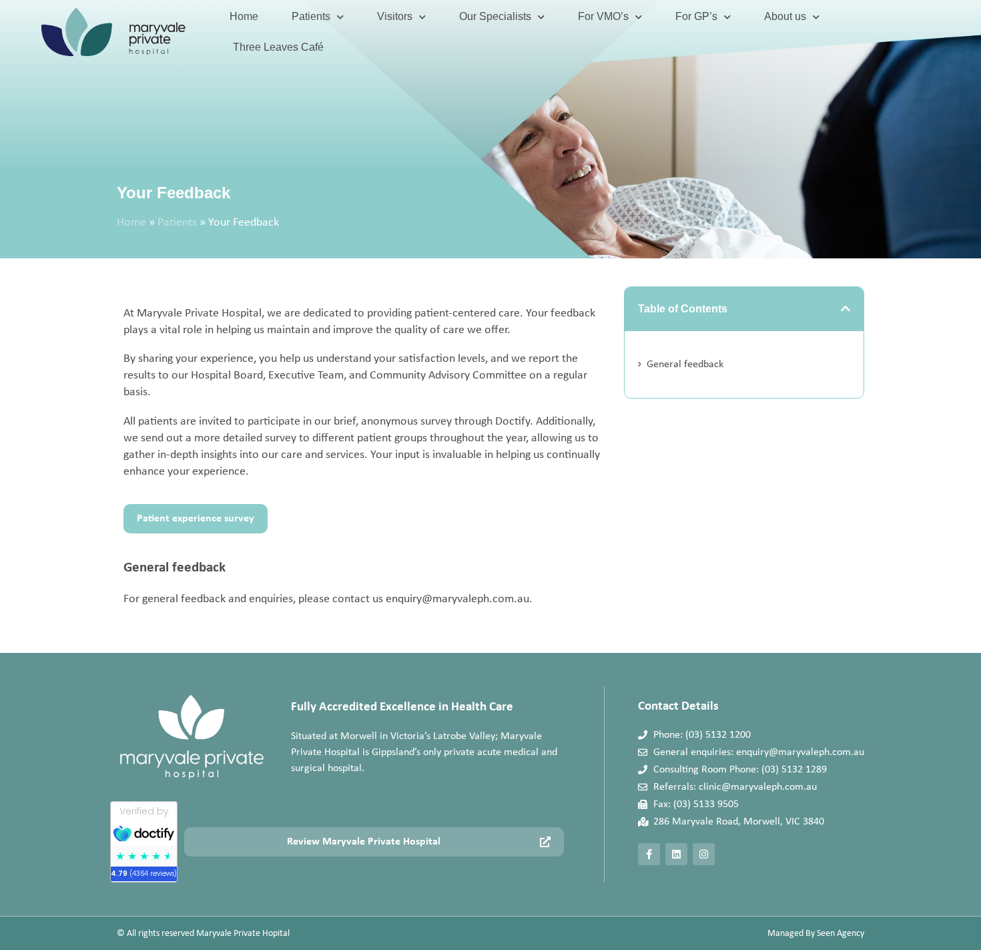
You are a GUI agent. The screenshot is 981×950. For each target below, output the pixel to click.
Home (244, 16)
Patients (311, 16)
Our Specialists (495, 16)
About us (785, 16)
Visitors (394, 16)
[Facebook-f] (649, 854)
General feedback (685, 364)
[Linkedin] (676, 854)
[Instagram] (704, 854)
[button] (845, 308)
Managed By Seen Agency (815, 934)
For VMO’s (603, 16)
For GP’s (696, 16)
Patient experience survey (195, 518)
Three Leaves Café (278, 47)
